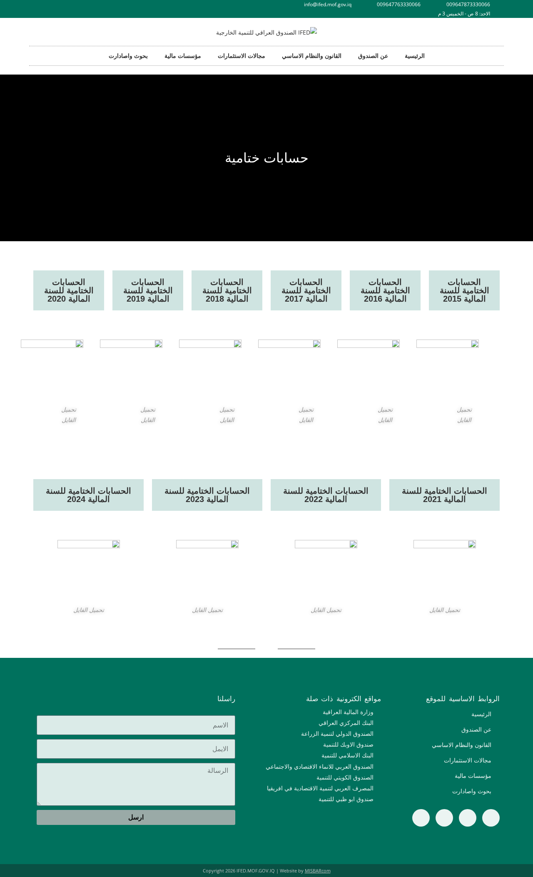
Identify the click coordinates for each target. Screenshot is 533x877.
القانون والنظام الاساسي (311, 55)
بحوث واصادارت (128, 55)
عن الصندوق (373, 55)
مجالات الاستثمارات (241, 55)
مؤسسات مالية (182, 55)
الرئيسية (415, 55)
